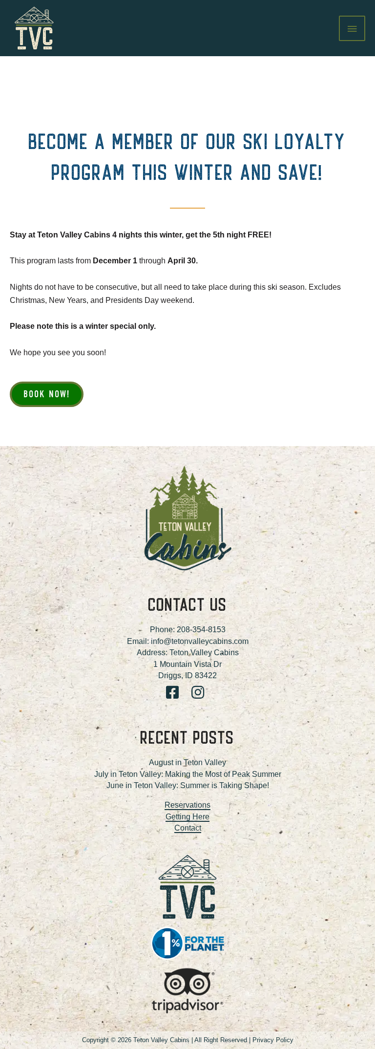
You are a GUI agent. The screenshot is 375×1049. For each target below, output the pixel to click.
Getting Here (187, 817)
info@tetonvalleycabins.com (200, 641)
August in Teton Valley (187, 762)
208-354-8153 (201, 629)
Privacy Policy (272, 1040)
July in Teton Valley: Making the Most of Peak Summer (187, 774)
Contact (187, 828)
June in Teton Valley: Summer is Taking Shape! (187, 785)
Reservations (187, 805)
